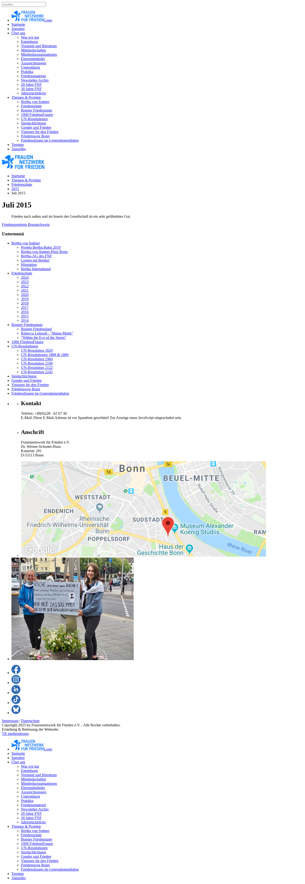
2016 (25, 312)
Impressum (10, 721)
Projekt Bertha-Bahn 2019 (41, 247)
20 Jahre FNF (31, 85)
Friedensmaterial (33, 76)
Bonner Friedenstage (36, 110)
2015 (15, 189)
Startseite (18, 24)
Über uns (18, 33)
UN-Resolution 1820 (37, 350)
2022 (25, 286)
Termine (17, 145)
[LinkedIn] (15, 693)
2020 (25, 295)
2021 (25, 290)
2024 (25, 277)
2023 (25, 282)
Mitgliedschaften (33, 50)
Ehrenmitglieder (33, 59)
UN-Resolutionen (34, 119)
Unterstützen (30, 67)
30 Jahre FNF (31, 89)
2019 (25, 299)
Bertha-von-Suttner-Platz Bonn (44, 252)
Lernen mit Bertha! (35, 260)
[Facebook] (15, 673)
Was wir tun (30, 37)
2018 (25, 303)
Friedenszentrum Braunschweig (26, 224)
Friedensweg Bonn (35, 136)
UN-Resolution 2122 (37, 368)
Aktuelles (18, 149)
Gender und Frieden (36, 127)
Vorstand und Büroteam (39, 46)
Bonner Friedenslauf (36, 329)
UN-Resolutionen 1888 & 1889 (45, 355)
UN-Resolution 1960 (37, 359)
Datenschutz (30, 721)
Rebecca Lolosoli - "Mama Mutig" (47, 333)
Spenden (18, 29)
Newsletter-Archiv (35, 80)
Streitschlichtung (33, 123)
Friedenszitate (31, 106)
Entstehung (29, 42)
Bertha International (36, 269)
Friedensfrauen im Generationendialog (50, 140)
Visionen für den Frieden (39, 132)
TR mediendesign (15, 734)
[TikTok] (15, 703)
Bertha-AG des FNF (36, 256)
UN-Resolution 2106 (37, 363)
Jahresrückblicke (33, 93)
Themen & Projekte (26, 97)
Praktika (27, 72)
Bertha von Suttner (35, 102)
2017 (25, 307)
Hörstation (29, 265)
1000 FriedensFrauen (37, 115)
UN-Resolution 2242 (37, 372)
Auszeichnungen (33, 63)
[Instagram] (15, 683)
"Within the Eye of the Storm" (43, 338)
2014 (25, 320)
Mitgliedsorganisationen (39, 54)
